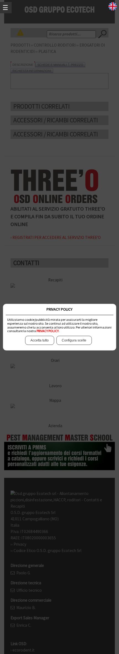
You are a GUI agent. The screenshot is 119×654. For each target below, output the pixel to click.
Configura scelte (74, 340)
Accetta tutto (39, 340)
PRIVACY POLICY (48, 331)
